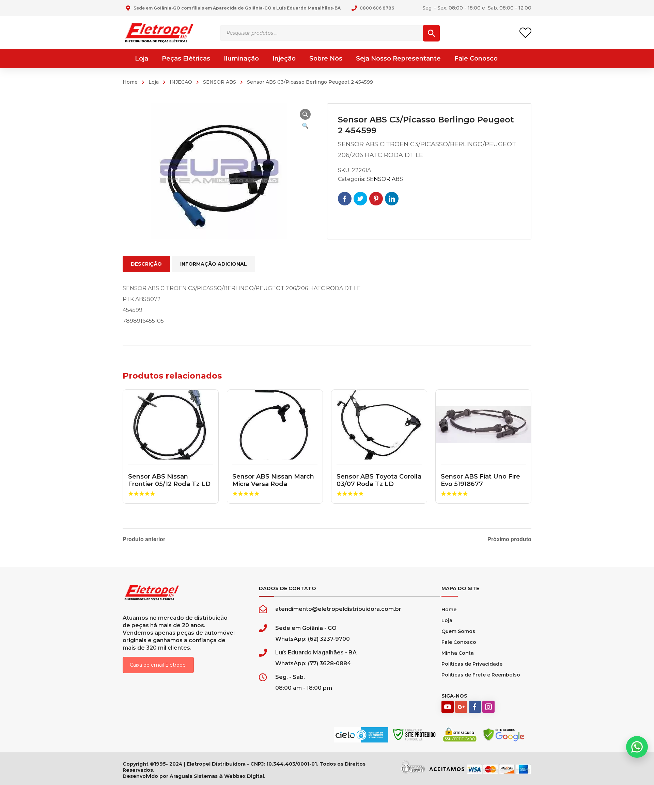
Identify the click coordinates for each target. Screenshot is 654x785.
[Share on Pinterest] (376, 198)
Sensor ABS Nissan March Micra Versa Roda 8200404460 (273, 484)
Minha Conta (457, 653)
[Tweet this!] (360, 198)
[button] (305, 114)
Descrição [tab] (146, 264)
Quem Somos (458, 631)
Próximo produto (509, 539)
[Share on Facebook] (345, 198)
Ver (171, 425)
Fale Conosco (458, 642)
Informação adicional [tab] (213, 264)
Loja (154, 82)
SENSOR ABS (219, 82)
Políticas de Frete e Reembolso (480, 675)
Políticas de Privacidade (471, 664)
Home (130, 82)
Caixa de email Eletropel (158, 665)
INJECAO (181, 82)
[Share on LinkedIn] (392, 198)
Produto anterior (144, 539)
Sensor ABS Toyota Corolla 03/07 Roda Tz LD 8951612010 (379, 484)
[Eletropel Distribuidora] (159, 32)
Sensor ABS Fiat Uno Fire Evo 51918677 (480, 480)
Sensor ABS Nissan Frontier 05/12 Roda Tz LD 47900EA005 (169, 484)
